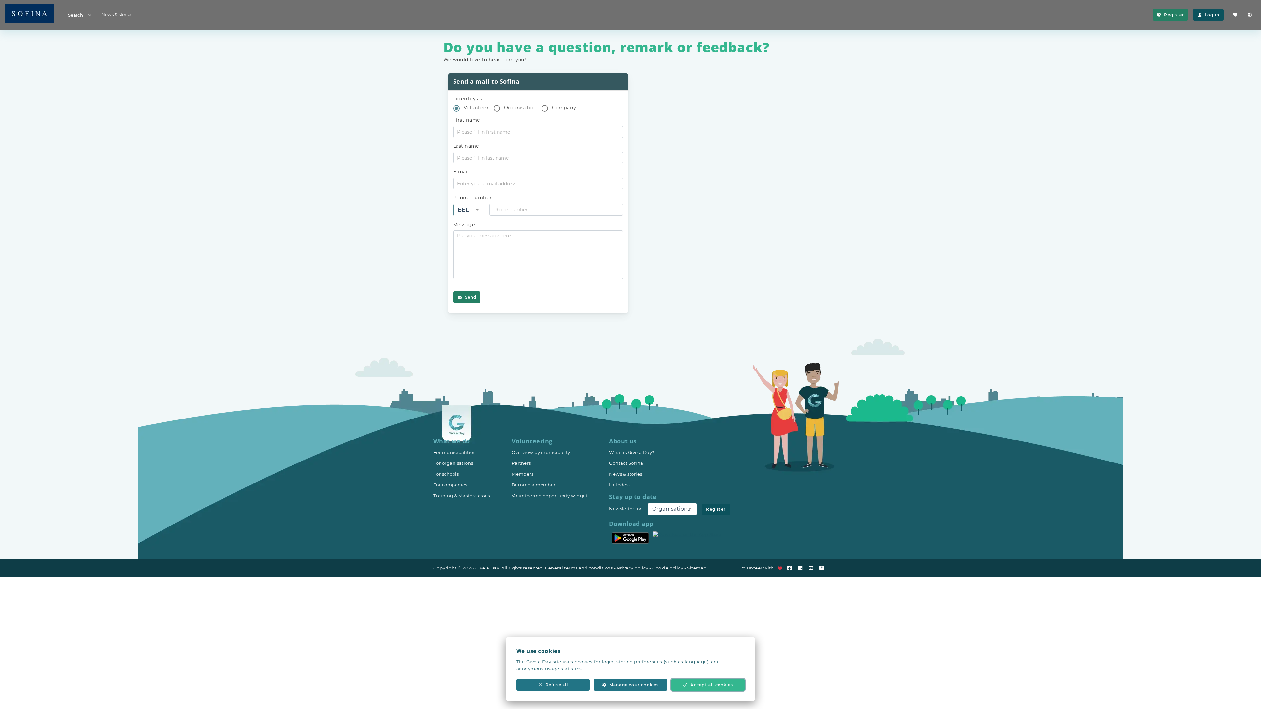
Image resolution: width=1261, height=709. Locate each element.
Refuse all (556, 684)
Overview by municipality (541, 452)
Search (75, 15)
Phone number (472, 198)
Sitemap (696, 567)
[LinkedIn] (802, 568)
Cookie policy (667, 567)
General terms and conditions (579, 567)
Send (470, 297)
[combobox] (468, 210)
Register (1174, 14)
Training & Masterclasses (461, 495)
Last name (466, 146)
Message (464, 224)
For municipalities (454, 452)
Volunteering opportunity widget (549, 495)
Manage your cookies (634, 684)
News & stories (116, 14)
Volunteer (476, 108)
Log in (1212, 14)
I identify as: (468, 99)
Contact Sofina (626, 463)
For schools (446, 474)
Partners (521, 463)
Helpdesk (620, 484)
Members (522, 474)
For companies (450, 484)
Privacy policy (632, 567)
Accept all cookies (711, 684)
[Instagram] (823, 568)
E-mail (461, 172)
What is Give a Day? (632, 452)
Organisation (520, 108)
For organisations (453, 463)
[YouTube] (812, 568)
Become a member (534, 484)
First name (466, 120)
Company (564, 108)
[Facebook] (791, 568)
